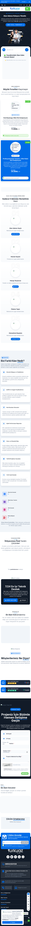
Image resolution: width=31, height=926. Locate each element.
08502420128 (11, 864)
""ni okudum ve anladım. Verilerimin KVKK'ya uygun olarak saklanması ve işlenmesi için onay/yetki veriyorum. (15, 770)
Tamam (13, 922)
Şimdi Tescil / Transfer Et (15, 24)
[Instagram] (15, 856)
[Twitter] (11, 856)
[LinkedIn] (19, 856)
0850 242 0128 (11, 600)
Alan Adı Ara (16, 234)
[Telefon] (2, 5)
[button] (2, 9)
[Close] (29, 2)
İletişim (23, 600)
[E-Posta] (5, 5)
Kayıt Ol (16, 286)
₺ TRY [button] (20, 5)
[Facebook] (7, 856)
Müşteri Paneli (16, 339)
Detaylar (24, 1)
